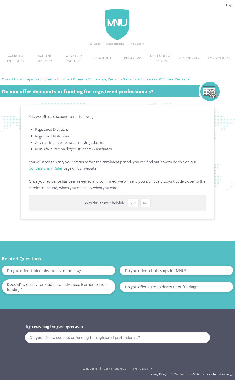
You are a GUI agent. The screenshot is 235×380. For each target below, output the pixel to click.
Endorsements (103, 58)
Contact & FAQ (219, 58)
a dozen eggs (225, 373)
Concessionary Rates (46, 168)
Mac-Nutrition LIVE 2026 (161, 58)
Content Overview (45, 58)
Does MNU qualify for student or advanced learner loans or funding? (57, 286)
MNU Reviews (132, 58)
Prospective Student (37, 79)
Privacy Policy (158, 373)
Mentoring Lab (190, 58)
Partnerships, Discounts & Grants (112, 79)
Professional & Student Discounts (164, 79)
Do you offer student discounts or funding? (44, 270)
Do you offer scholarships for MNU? (155, 270)
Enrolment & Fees (70, 79)
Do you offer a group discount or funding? (161, 287)
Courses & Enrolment (15, 58)
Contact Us (10, 79)
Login (229, 5)
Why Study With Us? (74, 58)
